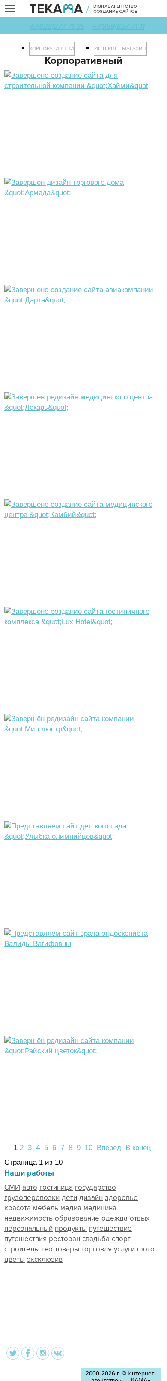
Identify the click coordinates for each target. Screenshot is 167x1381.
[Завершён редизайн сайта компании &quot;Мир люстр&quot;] (83, 729)
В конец (138, 1148)
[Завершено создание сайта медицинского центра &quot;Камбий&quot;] (83, 515)
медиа (70, 1207)
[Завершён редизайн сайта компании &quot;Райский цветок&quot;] (83, 1051)
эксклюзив (45, 1259)
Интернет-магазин (120, 48)
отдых (139, 1218)
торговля (96, 1249)
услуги (124, 1249)
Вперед (109, 1148)
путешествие (110, 1228)
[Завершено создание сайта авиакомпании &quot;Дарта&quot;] (83, 300)
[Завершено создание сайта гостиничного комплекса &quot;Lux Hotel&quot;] (83, 622)
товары (67, 1249)
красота (17, 1207)
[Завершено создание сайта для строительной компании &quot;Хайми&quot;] (83, 86)
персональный (28, 1228)
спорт (121, 1238)
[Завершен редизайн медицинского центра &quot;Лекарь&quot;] (83, 407)
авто (29, 1187)
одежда (114, 1218)
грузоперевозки (32, 1197)
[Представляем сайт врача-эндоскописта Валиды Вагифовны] (83, 944)
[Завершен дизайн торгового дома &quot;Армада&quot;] (83, 193)
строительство (28, 1249)
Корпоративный (52, 48)
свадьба (96, 1238)
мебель (45, 1207)
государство (95, 1187)
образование (77, 1218)
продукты (71, 1228)
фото (146, 1249)
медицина (100, 1207)
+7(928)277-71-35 (57, 26)
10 (88, 1148)
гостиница (56, 1187)
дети (69, 1197)
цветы (14, 1259)
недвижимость (28, 1218)
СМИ (12, 1187)
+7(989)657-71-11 (118, 26)
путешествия (25, 1238)
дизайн (91, 1197)
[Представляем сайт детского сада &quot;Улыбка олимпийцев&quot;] (83, 836)
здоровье (121, 1197)
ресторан (64, 1238)
